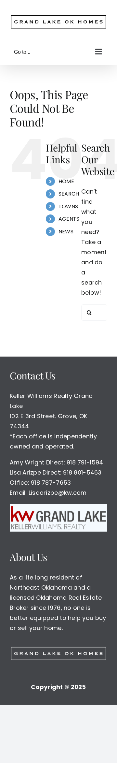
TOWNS (68, 204)
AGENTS (69, 216)
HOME (66, 179)
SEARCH (68, 191)
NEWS (65, 229)
